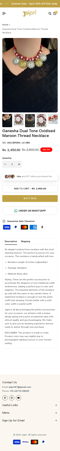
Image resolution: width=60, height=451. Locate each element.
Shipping (25, 241)
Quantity (7, 158)
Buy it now (30, 198)
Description (11, 241)
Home (5, 24)
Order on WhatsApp (32, 210)
